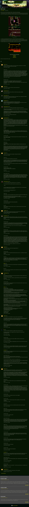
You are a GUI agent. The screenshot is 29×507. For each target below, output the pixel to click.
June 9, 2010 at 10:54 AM (7, 208)
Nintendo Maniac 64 (6, 106)
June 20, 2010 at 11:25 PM (7, 401)
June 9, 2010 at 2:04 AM (7, 191)
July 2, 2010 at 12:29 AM (7, 461)
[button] (27, 9)
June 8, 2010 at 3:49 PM (7, 104)
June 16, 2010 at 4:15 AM (7, 335)
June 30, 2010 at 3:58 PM (7, 455)
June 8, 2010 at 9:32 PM (7, 133)
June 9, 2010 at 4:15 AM (7, 198)
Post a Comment (3, 473)
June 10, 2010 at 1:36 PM (7, 249)
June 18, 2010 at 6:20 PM (7, 377)
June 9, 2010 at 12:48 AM (7, 164)
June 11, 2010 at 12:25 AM (7, 266)
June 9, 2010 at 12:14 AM (7, 150)
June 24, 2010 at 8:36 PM (7, 429)
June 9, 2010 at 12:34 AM (7, 155)
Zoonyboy (5, 452)
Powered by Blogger (15, 505)
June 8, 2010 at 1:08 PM (7, 67)
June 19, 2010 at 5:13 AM (7, 382)
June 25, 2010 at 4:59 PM (7, 445)
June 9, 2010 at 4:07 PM (7, 219)
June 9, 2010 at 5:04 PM (7, 233)
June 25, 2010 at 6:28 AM (7, 435)
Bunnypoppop (5, 100)
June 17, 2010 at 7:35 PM (7, 366)
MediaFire (14, 56)
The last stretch (3, 496)
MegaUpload (14, 57)
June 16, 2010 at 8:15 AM (7, 342)
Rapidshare (14, 55)
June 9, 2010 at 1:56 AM (7, 179)
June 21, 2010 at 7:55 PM (7, 411)
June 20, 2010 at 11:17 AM (7, 396)
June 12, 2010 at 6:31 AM (7, 284)
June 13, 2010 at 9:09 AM (7, 320)
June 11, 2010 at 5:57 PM (7, 279)
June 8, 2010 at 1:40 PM (7, 77)
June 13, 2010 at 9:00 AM (7, 313)
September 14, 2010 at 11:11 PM (8, 471)
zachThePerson (6, 215)
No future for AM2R (4, 478)
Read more (26, 485)
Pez (4, 329)
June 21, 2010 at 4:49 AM (7, 406)
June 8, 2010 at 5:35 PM (7, 115)
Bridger (4, 263)
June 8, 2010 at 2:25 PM (7, 88)
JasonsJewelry (5, 95)
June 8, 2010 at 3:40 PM (7, 98)
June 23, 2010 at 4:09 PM (7, 422)
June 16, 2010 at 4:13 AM (7, 327)
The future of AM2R (4, 487)
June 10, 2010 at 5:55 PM (7, 254)
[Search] (27, 1)
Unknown (5, 64)
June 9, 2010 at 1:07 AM (7, 171)
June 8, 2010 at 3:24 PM (7, 93)
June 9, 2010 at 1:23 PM (7, 213)
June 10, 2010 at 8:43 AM (7, 244)
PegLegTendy (5, 469)
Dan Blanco (5, 210)
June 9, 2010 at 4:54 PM (7, 227)
